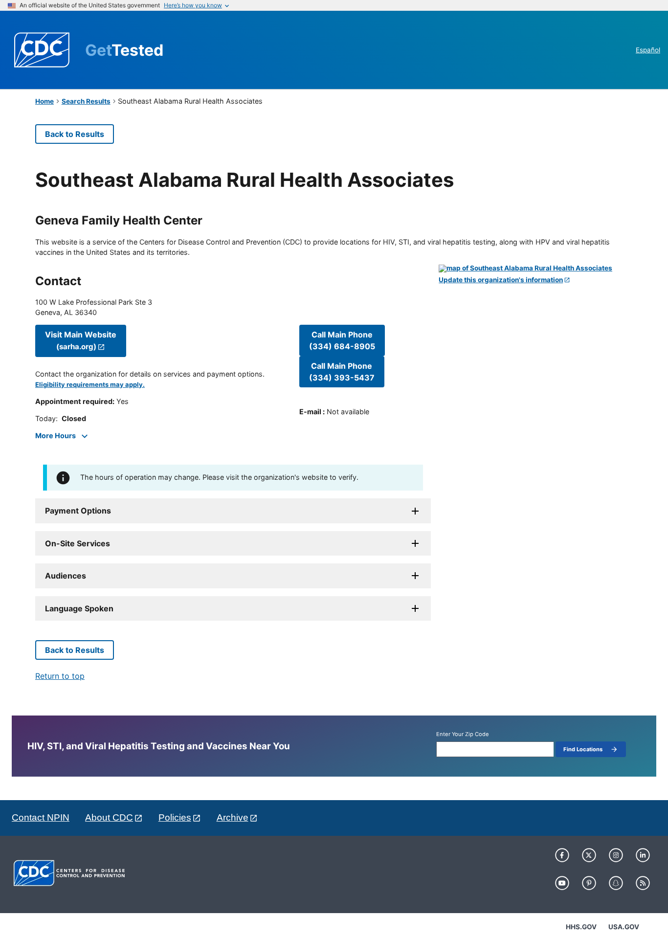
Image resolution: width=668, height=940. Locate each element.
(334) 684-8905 (342, 340)
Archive (232, 817)
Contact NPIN (40, 817)
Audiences (65, 576)
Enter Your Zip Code (462, 734)
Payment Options (78, 510)
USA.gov (623, 927)
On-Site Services (77, 543)
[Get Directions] (536, 268)
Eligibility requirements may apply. (90, 384)
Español (648, 50)
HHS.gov (581, 927)
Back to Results (74, 134)
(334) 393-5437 (342, 371)
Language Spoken (79, 608)
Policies (174, 817)
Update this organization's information (501, 280)
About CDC (109, 817)
